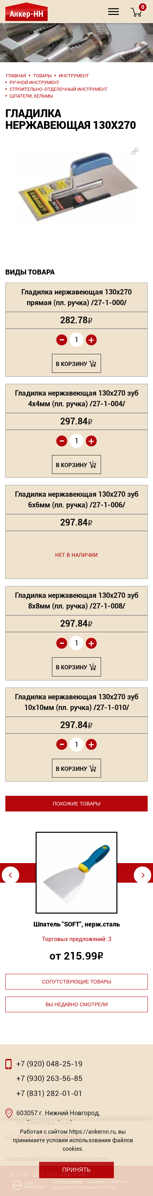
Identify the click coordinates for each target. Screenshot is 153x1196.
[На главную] (26, 11)
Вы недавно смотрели (77, 1004)
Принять (76, 1170)
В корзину (71, 364)
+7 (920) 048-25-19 (49, 1064)
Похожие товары (76, 803)
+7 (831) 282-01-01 (49, 1093)
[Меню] (113, 11)
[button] (76, 180)
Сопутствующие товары (76, 982)
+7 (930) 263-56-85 (49, 1078)
